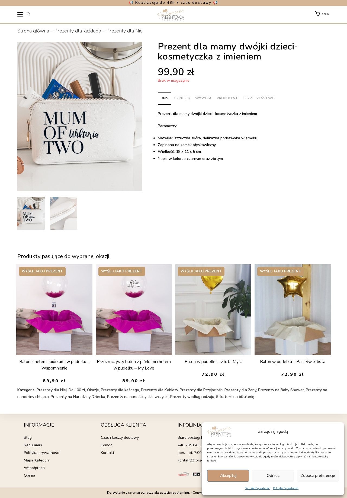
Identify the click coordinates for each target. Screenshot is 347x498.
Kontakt (107, 452)
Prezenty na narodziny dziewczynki (137, 396)
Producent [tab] (227, 98)
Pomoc (106, 445)
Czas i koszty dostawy (120, 437)
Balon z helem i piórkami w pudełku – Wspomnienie (54, 365)
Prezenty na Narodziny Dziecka (78, 396)
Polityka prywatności (42, 452)
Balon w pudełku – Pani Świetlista (292, 362)
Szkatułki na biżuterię (235, 396)
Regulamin (33, 445)
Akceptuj (228, 475)
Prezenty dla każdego (77, 31)
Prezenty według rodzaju (192, 396)
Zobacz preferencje (318, 475)
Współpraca (34, 467)
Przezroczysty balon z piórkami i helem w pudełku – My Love (134, 365)
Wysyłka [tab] (203, 98)
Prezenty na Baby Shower (281, 390)
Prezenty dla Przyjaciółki (201, 390)
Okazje (93, 390)
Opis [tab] (164, 98)
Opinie (29, 475)
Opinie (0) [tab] (182, 98)
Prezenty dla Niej (124, 31)
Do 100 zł (77, 390)
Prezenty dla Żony (240, 390)
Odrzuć (273, 475)
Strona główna (33, 31)
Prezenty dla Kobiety (159, 390)
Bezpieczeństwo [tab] (259, 98)
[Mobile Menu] (20, 15)
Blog (28, 437)
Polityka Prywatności (257, 488)
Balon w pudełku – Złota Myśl (213, 362)
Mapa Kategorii (37, 460)
